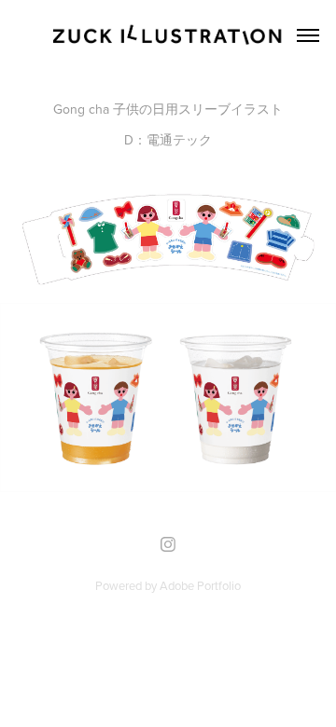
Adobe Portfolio (200, 585)
